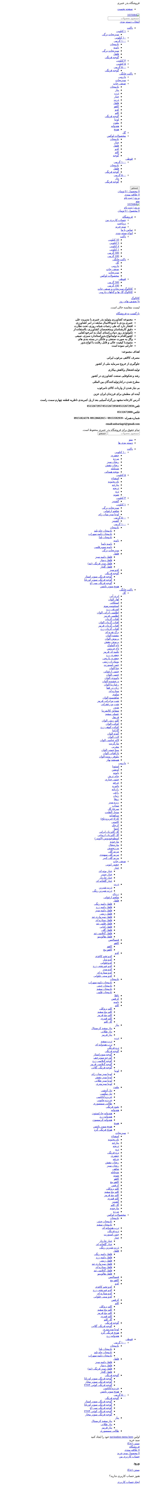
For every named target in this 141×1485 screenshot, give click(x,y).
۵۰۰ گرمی (120, 67)
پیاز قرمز (107, 1034)
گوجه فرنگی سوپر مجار (98, 1381)
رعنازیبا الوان (111, 684)
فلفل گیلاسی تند (103, 933)
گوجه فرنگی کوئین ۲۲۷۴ (98, 1385)
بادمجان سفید (104, 988)
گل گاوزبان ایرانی (109, 831)
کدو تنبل (107, 959)
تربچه (116, 488)
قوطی (129, 158)
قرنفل (115, 717)
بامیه (116, 47)
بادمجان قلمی (104, 992)
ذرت (116, 99)
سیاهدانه (114, 815)
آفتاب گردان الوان (109, 622)
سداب (115, 805)
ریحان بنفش (112, 465)
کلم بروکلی (105, 1008)
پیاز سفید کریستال (101, 1028)
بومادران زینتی (110, 661)
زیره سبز (114, 802)
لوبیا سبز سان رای (108, 514)
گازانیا (115, 730)
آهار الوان (113, 599)
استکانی (114, 602)
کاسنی (115, 822)
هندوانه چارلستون (102, 1113)
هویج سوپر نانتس (109, 586)
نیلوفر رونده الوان (109, 756)
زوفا (116, 799)
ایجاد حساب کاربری (128, 1482)
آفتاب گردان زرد (109, 628)
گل (124, 132)
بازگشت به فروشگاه (128, 313)
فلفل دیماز (106, 560)
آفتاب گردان (112, 619)
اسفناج (115, 478)
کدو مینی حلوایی (103, 975)
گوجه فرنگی (112, 57)
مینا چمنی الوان (110, 750)
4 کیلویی (114, 246)
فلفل (116, 54)
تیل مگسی (106, 1093)
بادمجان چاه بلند (103, 530)
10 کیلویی (113, 239)
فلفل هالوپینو (104, 936)
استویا (115, 766)
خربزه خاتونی (104, 1100)
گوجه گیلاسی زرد (102, 1060)
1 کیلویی (114, 249)
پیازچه (115, 484)
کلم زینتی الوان (110, 720)
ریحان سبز (113, 461)
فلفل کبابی (106, 926)
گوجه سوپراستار (103, 1054)
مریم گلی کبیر (111, 858)
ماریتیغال (114, 844)
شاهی (115, 1168)
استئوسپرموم (111, 606)
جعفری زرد (112, 655)
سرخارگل (113, 808)
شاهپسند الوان (111, 697)
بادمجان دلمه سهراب (100, 533)
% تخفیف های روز (129, 301)
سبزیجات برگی (110, 34)
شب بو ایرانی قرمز (108, 700)
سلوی (115, 694)
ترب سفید (106, 1041)
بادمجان (114, 44)
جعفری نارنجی (110, 658)
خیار (116, 96)
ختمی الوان (112, 674)
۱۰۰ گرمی (120, 40)
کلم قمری (106, 1018)
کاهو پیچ (107, 949)
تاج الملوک (113, 645)
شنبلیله (115, 468)
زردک (116, 894)
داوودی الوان (112, 678)
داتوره (115, 786)
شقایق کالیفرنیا (110, 710)
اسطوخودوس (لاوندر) (107, 838)
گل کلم (108, 1021)
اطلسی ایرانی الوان (108, 612)
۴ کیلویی (121, 60)
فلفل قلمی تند (104, 923)
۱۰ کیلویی (120, 37)
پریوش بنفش (111, 642)
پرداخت (121, 223)
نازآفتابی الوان (111, 753)
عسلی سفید (112, 714)
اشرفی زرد (112, 609)
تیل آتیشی (106, 1090)
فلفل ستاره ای (103, 920)
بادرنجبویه (113, 481)
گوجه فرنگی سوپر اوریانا (98, 579)
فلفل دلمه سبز (103, 556)
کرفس (115, 998)
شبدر (116, 707)
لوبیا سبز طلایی (103, 1080)
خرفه (116, 782)
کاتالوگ (135, 298)
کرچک (115, 825)
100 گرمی (113, 256)
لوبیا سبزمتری (104, 1083)
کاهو (116, 106)
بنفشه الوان (112, 635)
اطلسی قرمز (111, 615)
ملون (116, 122)
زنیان (116, 795)
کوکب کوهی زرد (109, 727)
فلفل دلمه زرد (104, 907)
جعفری (115, 455)
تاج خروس (113, 648)
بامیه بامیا (106, 543)
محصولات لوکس (116, 135)
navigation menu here (121, 1436)
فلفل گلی (106, 930)
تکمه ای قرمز (111, 651)
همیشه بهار (112, 759)
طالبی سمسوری (102, 1103)
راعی (116, 792)
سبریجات (114, 272)
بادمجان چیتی (104, 985)
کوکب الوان (112, 723)
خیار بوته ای (105, 871)
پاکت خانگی (126, 73)
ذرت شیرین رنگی (102, 890)
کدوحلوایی (106, 962)
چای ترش (113, 776)
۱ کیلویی (121, 31)
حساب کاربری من (115, 220)
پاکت (130, 27)
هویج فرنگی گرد (103, 1129)
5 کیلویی (114, 243)
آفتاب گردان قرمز (108, 625)
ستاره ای (114, 691)
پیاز (117, 90)
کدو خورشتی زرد (102, 966)
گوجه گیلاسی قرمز (101, 1064)
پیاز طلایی (106, 1031)
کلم (117, 112)
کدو (117, 109)
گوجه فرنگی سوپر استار (98, 576)
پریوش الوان (112, 638)
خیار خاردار (105, 877)
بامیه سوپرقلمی (103, 547)
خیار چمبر (106, 874)
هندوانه (115, 126)
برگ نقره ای (112, 632)
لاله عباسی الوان (109, 740)
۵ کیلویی (121, 63)
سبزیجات (120, 80)
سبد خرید (120, 226)
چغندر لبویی (112, 864)
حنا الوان (114, 668)
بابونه (116, 772)
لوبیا (116, 119)
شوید (116, 494)
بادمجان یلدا (105, 537)
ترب (116, 93)
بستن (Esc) (133, 1443)
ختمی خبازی (112, 779)
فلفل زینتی (106, 913)
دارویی (122, 76)
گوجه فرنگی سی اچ (101, 583)
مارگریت (114, 743)
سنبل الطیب (112, 812)
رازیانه (115, 789)
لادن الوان (113, 736)
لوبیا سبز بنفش (103, 1077)
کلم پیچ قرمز (104, 1015)
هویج (116, 129)
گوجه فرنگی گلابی (101, 1067)
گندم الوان (113, 733)
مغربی (115, 746)
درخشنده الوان (110, 681)
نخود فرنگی (112, 1106)
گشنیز (115, 501)
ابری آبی (114, 596)
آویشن (115, 769)
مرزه (116, 458)
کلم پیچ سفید (104, 1011)
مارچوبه (114, 841)
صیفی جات (119, 83)
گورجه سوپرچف (103, 1057)
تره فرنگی (113, 1047)
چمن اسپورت (111, 664)
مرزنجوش (113, 848)
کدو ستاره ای (104, 972)
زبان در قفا (112, 687)
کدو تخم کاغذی (103, 956)
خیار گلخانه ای (104, 880)
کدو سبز (114, 570)
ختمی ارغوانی (111, 671)
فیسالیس (113, 939)
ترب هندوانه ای (103, 1044)
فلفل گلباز (106, 566)
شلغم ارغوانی (111, 511)
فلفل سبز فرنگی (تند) (100, 563)
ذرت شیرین (105, 887)
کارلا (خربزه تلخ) (110, 818)
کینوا (116, 828)
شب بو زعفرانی (110, 704)
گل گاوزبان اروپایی (108, 835)
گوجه (116, 155)
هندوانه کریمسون (102, 1119)
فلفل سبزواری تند (102, 916)
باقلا (116, 995)
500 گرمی (113, 252)
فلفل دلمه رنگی (103, 903)
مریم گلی (113, 851)
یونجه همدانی (111, 471)
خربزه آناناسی (104, 1096)
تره (117, 491)
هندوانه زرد (106, 1116)
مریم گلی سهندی (109, 854)
